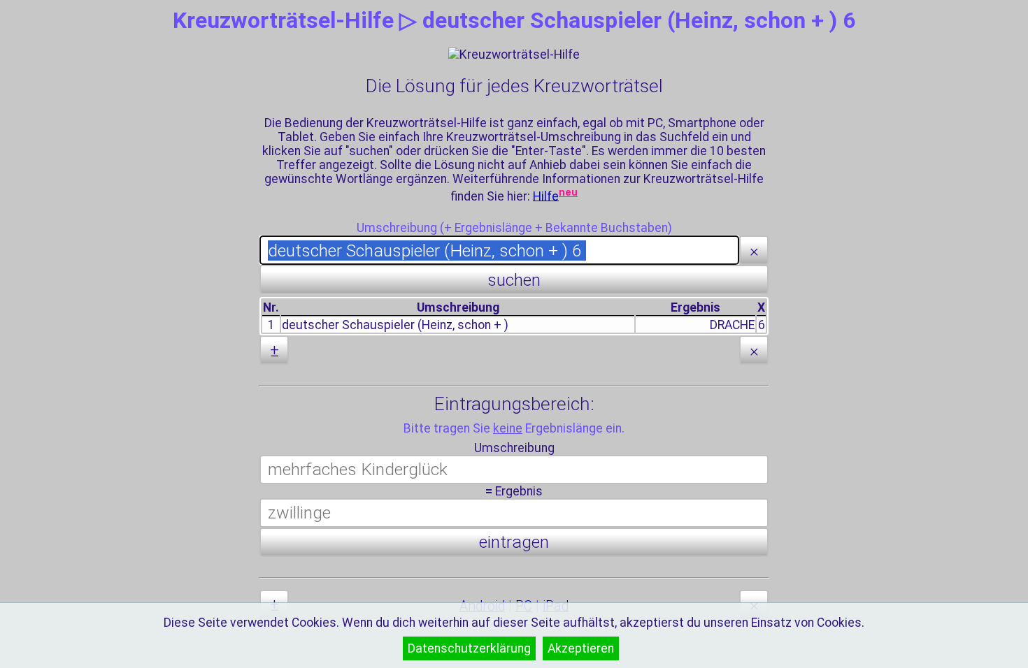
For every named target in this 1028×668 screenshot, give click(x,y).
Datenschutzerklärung (469, 648)
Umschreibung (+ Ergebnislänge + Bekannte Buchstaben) (514, 228)
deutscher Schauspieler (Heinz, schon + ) (395, 325)
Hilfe (546, 196)
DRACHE (732, 325)
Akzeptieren (581, 648)
